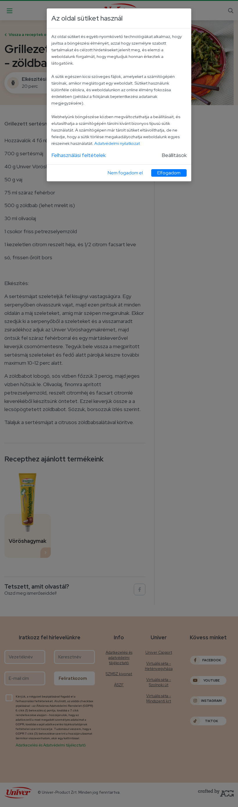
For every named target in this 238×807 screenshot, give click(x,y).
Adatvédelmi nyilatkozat (117, 143)
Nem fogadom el (125, 173)
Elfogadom (169, 173)
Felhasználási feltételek (78, 155)
